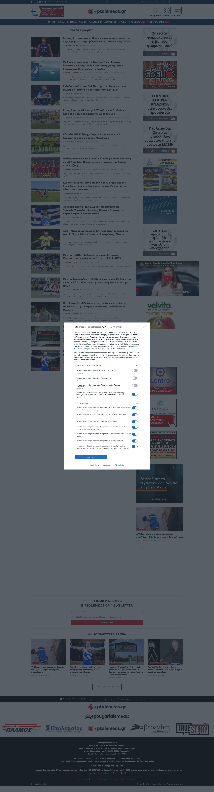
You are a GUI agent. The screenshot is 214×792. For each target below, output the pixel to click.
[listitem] (107, 365)
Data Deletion (94, 465)
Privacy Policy (119, 465)
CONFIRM (91, 457)
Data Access (107, 465)
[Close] (145, 327)
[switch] (135, 370)
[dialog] (107, 396)
